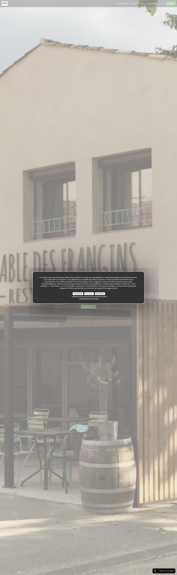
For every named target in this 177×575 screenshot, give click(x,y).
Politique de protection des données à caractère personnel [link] (89, 296)
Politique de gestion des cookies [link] (88, 298)
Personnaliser (100, 293)
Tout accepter (78, 293)
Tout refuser (89, 293)
